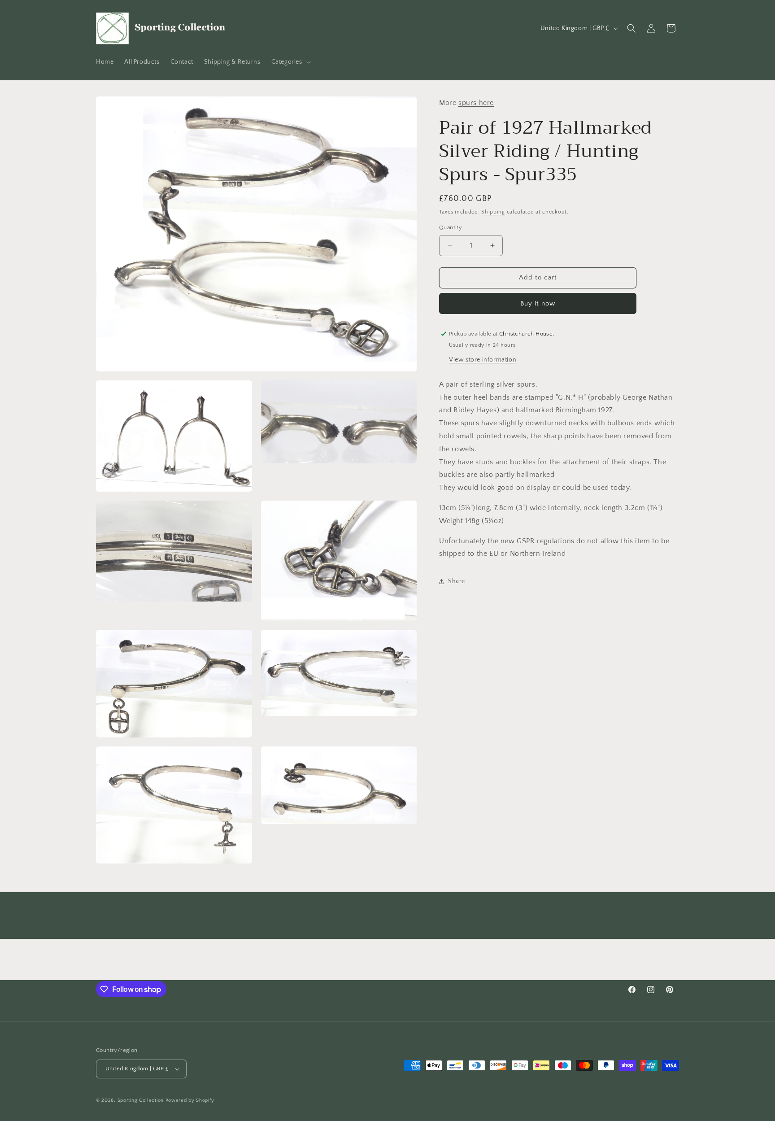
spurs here (476, 103)
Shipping (493, 211)
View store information (482, 359)
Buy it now (537, 303)
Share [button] (456, 580)
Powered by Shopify (189, 1100)
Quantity (450, 227)
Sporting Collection (141, 1100)
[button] (290, 61)
